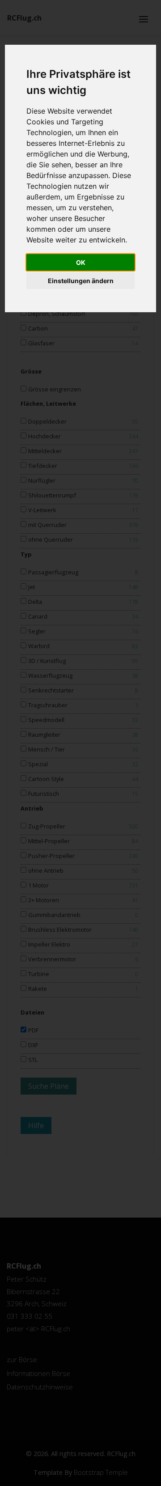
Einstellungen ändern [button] (81, 280)
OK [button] (80, 262)
